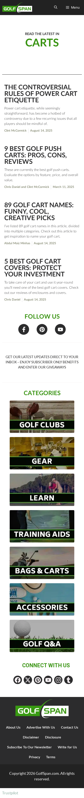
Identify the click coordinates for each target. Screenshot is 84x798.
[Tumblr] (68, 680)
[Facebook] (17, 680)
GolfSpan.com (47, 773)
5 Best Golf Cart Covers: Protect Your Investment (34, 268)
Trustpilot (10, 793)
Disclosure (53, 737)
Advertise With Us (40, 727)
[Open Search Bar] (56, 7)
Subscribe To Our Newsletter (29, 747)
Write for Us (67, 747)
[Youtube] (60, 329)
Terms (50, 757)
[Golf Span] (18, 7)
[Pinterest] (42, 329)
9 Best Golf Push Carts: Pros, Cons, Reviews (35, 155)
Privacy (34, 757)
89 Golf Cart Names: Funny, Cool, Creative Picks (39, 211)
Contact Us (69, 727)
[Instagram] (58, 680)
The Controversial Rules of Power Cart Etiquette (40, 94)
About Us (13, 727)
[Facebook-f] (23, 329)
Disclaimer (31, 737)
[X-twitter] (28, 680)
